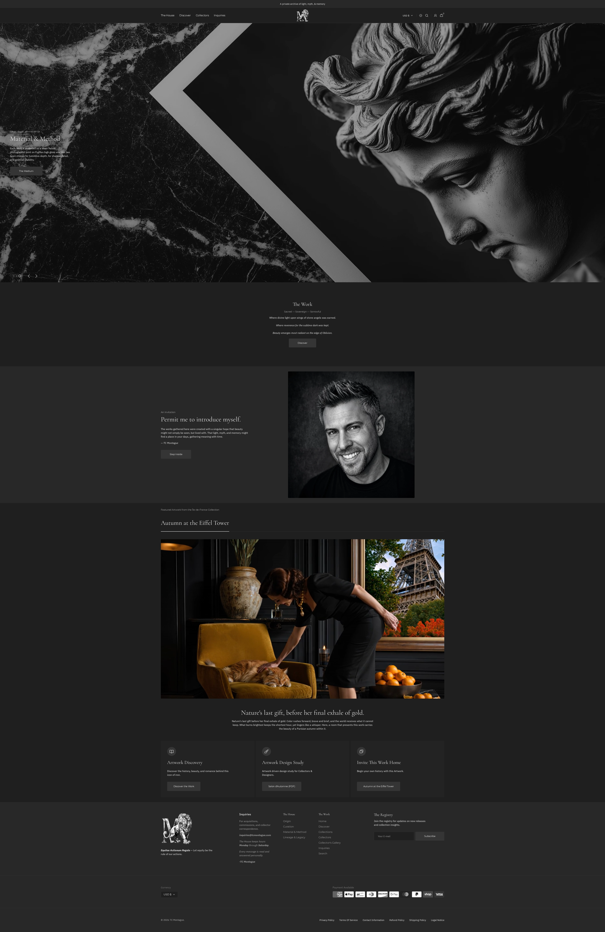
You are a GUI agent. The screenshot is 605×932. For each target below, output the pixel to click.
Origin (287, 821)
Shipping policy (417, 920)
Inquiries (324, 848)
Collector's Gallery (330, 842)
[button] (427, 15)
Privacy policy (327, 920)
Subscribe (429, 836)
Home (322, 821)
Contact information (373, 920)
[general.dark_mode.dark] (421, 15)
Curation (288, 826)
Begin (22, 167)
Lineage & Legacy (294, 837)
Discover (302, 342)
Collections (325, 831)
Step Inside (176, 454)
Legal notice (437, 920)
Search (323, 853)
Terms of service (348, 920)
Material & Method (294, 831)
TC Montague (177, 919)
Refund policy (396, 920)
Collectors (325, 837)
